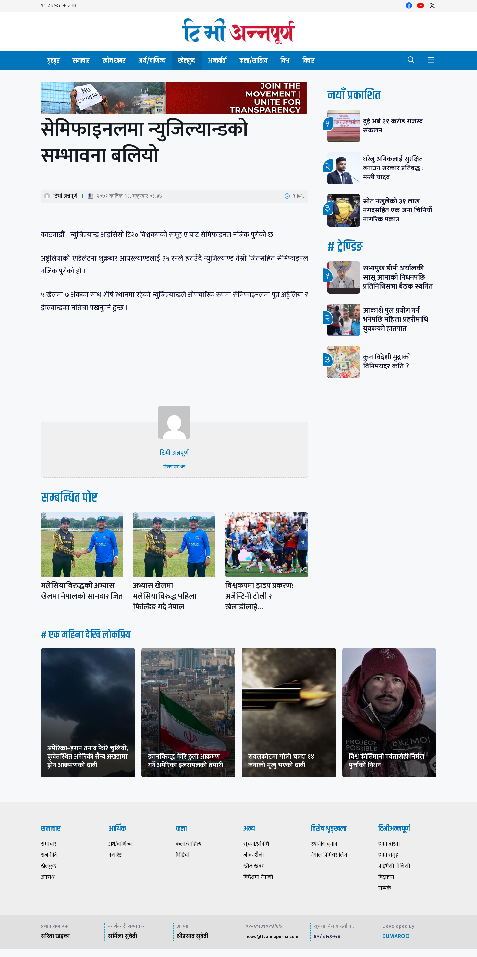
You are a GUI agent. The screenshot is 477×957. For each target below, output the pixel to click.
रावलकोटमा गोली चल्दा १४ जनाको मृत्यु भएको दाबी (281, 761)
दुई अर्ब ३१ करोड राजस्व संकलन (393, 126)
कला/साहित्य (253, 60)
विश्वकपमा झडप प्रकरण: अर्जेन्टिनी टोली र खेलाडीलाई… (259, 596)
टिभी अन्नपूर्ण (65, 196)
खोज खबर (114, 60)
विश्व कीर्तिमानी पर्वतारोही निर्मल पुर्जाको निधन (386, 761)
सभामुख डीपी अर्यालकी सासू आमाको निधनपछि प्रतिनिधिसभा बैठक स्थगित (398, 277)
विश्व (284, 60)
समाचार (81, 60)
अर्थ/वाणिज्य (151, 60)
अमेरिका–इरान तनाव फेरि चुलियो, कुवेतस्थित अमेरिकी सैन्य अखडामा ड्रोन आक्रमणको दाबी (87, 757)
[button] (411, 60)
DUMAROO (396, 936)
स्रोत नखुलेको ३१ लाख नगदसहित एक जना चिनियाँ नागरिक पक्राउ (397, 210)
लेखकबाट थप (174, 466)
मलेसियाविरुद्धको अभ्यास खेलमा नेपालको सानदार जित (82, 591)
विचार (308, 60)
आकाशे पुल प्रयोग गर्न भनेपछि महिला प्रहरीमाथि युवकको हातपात (395, 319)
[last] (174, 99)
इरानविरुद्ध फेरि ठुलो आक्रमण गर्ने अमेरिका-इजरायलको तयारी (185, 761)
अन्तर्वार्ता (217, 60)
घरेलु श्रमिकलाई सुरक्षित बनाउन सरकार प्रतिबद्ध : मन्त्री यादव (393, 168)
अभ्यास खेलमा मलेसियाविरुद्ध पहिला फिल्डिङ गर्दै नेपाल (165, 596)
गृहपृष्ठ (53, 60)
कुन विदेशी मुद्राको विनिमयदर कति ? (389, 361)
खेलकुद (186, 60)
